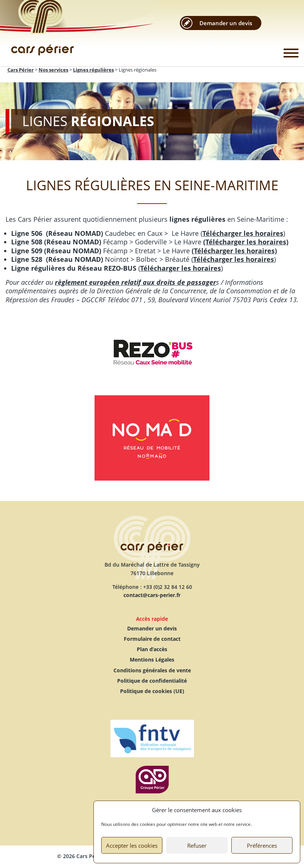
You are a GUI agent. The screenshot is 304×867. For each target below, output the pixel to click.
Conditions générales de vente (152, 670)
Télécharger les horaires (242, 233)
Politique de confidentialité (152, 680)
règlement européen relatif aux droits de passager (135, 282)
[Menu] (291, 53)
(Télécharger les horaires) (245, 241)
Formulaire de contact (152, 638)
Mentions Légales (152, 659)
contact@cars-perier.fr (152, 595)
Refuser (196, 845)
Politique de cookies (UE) (152, 691)
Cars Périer (43, 33)
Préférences (262, 845)
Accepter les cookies (132, 845)
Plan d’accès (152, 649)
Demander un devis (225, 23)
